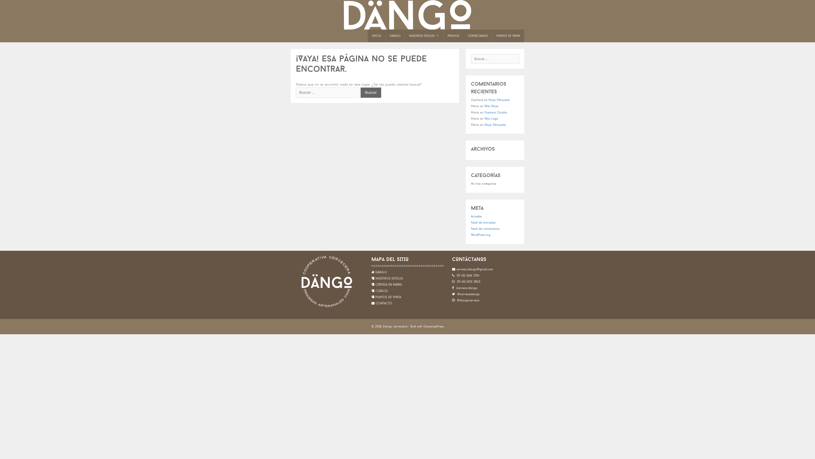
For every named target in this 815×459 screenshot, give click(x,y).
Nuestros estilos (421, 35)
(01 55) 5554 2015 (467, 275)
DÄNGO (380, 272)
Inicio (376, 35)
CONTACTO (383, 303)
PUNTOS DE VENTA (387, 297)
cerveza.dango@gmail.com (474, 269)
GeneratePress (433, 326)
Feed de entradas (483, 222)
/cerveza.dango (465, 288)
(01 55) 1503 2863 (467, 281)
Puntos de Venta (508, 35)
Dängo (395, 35)
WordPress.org (480, 235)
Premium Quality (496, 112)
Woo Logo (491, 118)
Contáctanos (478, 35)
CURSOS (381, 291)
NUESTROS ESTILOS (388, 278)
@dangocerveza (467, 300)
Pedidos (453, 35)
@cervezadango (467, 294)
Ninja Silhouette (499, 100)
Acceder (476, 216)
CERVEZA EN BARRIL (388, 284)
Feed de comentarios (485, 228)
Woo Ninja (491, 106)
